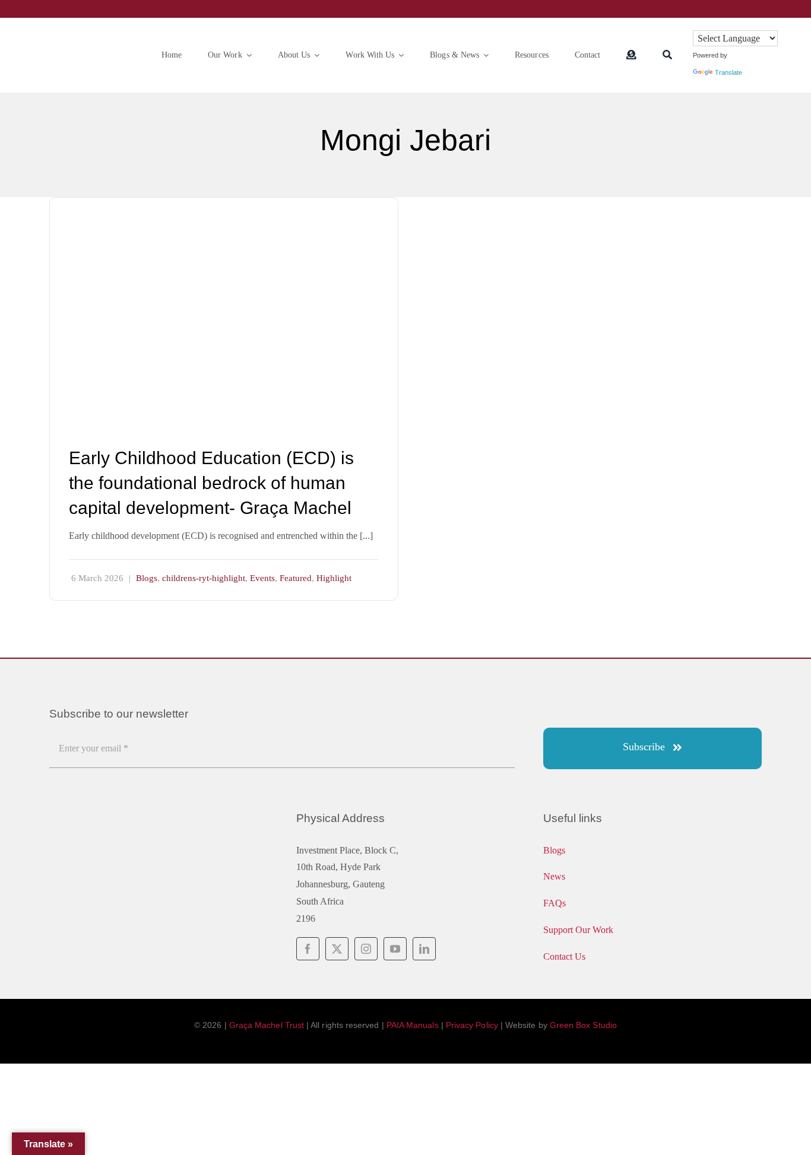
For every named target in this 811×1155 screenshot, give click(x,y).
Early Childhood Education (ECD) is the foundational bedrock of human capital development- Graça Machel (211, 483)
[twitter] (337, 948)
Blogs (146, 578)
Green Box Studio (583, 1025)
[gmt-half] (87, 45)
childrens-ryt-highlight (203, 578)
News (554, 876)
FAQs (554, 903)
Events (262, 578)
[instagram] (366, 948)
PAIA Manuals (413, 1025)
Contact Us (564, 956)
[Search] (667, 55)
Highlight (333, 578)
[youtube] (395, 948)
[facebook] (307, 948)
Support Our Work (578, 930)
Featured (296, 578)
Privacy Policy (472, 1025)
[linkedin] (424, 948)
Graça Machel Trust (266, 1025)
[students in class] (224, 207)
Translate (728, 72)
